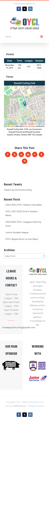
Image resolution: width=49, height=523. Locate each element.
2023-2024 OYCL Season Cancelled (23, 204)
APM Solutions (20, 406)
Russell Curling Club (24, 83)
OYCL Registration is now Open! (21, 238)
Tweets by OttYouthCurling (18, 189)
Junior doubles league (16, 232)
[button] (24, 103)
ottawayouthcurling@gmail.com (24, 3)
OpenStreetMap (30, 126)
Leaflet (12, 126)
